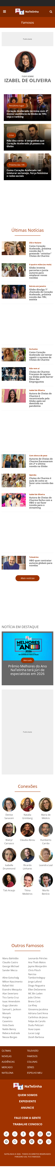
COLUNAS (32, 1061)
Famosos (27, 22)
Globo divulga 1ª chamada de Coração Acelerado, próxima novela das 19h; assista (41, 294)
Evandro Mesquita (12, 989)
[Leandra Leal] (46, 854)
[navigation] (4, 11)
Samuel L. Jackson (11, 1009)
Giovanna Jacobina (38, 1009)
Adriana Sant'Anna (38, 1013)
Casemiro (7, 1021)
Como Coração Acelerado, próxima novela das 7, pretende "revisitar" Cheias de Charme (40, 251)
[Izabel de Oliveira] (14, 395)
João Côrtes (34, 997)
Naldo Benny (9, 1029)
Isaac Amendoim (11, 1001)
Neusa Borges (9, 1037)
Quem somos (27, 1095)
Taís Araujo (9, 890)
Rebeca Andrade (11, 1033)
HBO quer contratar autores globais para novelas (40, 563)
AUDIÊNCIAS (8, 1061)
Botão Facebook (23, 1136)
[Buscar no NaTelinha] (51, 11)
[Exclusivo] (14, 354)
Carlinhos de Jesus (38, 1017)
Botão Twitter (31, 1136)
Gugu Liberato (10, 1005)
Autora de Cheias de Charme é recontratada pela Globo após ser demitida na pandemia (40, 400)
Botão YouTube (48, 1136)
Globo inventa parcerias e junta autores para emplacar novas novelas (38, 272)
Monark (6, 1013)
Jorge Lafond (35, 981)
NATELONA (7, 1072)
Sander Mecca (9, 970)
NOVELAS (7, 1056)
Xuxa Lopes (34, 1029)
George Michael (10, 966)
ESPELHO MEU (34, 1072)
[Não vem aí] (14, 373)
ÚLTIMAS (6, 1050)
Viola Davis (8, 1025)
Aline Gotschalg (10, 977)
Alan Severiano (10, 993)
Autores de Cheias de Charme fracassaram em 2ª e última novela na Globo (41, 462)
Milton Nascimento (12, 981)
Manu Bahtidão (10, 958)
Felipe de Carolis (37, 1021)
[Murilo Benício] (46, 880)
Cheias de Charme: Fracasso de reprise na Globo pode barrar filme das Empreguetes (41, 376)
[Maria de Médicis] (46, 804)
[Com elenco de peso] (14, 460)
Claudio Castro (10, 962)
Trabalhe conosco (27, 1124)
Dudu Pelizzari (36, 1025)
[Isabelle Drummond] (9, 854)
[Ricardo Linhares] (27, 854)
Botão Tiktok (6, 1136)
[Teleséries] (14, 562)
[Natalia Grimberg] (27, 804)
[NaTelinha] (27, 11)
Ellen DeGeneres (37, 989)
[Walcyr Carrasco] (9, 829)
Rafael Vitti (8, 985)
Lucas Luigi (34, 1033)
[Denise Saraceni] (9, 804)
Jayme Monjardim (37, 966)
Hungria (6, 1017)
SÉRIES (30, 1067)
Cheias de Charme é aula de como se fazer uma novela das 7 (41, 482)
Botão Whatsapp (14, 1136)
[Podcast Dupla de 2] (31, 1141)
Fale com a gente (27, 1118)
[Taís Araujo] (9, 880)
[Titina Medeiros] (27, 880)
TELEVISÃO (32, 1050)
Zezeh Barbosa (36, 1037)
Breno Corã (34, 1001)
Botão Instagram (40, 1136)
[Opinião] (14, 480)
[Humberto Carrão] (46, 829)
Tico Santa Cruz (10, 997)
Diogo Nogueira (36, 985)
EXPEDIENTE (27, 1101)
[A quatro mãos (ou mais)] (14, 269)
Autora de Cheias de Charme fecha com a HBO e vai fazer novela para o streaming (40, 502)
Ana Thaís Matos (37, 962)
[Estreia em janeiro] (14, 291)
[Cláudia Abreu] (27, 829)
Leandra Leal (46, 865)
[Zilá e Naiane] (14, 248)
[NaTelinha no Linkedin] (23, 1141)
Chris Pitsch (34, 970)
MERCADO (7, 1067)
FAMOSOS (32, 1056)
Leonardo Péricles (37, 958)
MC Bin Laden (35, 993)
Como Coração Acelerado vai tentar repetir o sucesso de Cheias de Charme (40, 356)
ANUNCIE (27, 1108)
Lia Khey (32, 1005)
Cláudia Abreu (27, 840)
